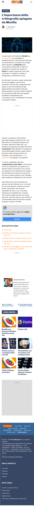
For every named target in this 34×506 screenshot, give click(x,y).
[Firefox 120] (25, 322)
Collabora (5, 471)
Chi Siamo (5, 468)
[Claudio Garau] (3, 27)
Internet (6, 11)
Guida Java (27, 430)
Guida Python (18, 430)
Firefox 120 (7, 230)
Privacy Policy (6, 490)
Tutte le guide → (22, 432)
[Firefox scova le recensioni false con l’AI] (9, 343)
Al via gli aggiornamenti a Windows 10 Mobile (25, 305)
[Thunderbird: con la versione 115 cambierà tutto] (25, 343)
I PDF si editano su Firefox (8, 371)
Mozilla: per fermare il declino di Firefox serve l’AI (9, 332)
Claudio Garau (11, 26)
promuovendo (6, 58)
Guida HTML (18, 426)
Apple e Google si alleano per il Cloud (7, 305)
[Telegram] (16, 32)
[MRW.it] (17, 2)
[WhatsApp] (12, 32)
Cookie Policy (6, 493)
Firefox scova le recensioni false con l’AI (8, 353)
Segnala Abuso (6, 496)
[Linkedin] (8, 32)
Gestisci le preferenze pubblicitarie (12, 457)
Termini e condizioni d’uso (10, 488)
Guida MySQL (7, 430)
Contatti (4, 476)
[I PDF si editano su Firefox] (9, 363)
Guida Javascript (13, 428)
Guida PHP (23, 428)
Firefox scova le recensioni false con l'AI (17, 238)
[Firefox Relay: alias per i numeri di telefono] (25, 363)
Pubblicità (5, 474)
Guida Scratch (11, 432)
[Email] (20, 32)
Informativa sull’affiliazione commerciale (14, 498)
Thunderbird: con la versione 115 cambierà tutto (25, 353)
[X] (3, 32)
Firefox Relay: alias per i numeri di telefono (25, 372)
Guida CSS (27, 426)
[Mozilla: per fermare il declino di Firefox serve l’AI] (9, 322)
